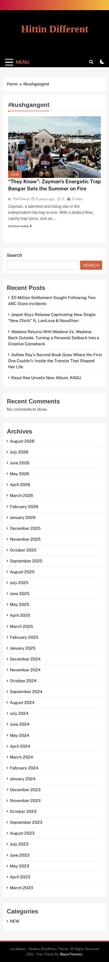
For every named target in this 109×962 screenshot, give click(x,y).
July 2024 (19, 713)
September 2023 (26, 822)
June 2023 (19, 855)
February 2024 (24, 768)
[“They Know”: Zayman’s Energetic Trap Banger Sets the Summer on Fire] (54, 147)
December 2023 (25, 789)
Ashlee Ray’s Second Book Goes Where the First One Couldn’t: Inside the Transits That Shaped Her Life (55, 360)
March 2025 (21, 626)
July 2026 (19, 452)
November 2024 (25, 670)
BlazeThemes (71, 954)
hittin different (54, 29)
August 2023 (22, 833)
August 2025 (22, 571)
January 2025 (22, 648)
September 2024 (26, 691)
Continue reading (18, 225)
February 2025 (24, 637)
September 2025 (26, 561)
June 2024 (19, 724)
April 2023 (20, 877)
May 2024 (19, 735)
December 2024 (25, 659)
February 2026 (24, 506)
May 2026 (19, 473)
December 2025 (25, 528)
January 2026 (22, 517)
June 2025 (19, 593)
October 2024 (23, 680)
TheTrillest (20, 199)
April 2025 (20, 615)
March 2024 (21, 757)
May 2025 (19, 604)
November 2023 (25, 800)
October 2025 (23, 550)
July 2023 (19, 844)
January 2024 (22, 778)
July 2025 (19, 582)
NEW (15, 174)
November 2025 (25, 539)
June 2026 (19, 463)
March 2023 (21, 887)
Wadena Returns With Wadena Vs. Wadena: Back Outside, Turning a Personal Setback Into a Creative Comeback (53, 337)
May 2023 (19, 866)
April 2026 (20, 484)
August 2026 (22, 441)
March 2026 (21, 495)
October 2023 (23, 811)
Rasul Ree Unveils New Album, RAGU (46, 377)
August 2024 (22, 702)
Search (14, 255)
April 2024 (20, 746)
